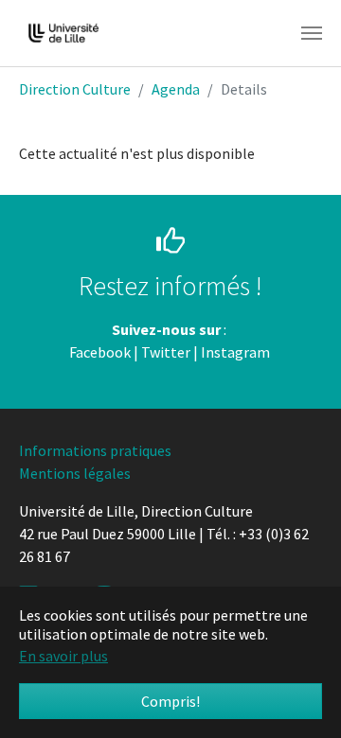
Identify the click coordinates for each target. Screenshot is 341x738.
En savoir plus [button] (63, 655)
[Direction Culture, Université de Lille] (63, 33)
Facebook (100, 352)
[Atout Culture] (271, 352)
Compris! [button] (170, 701)
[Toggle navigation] (311, 33)
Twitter (165, 352)
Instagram (235, 352)
